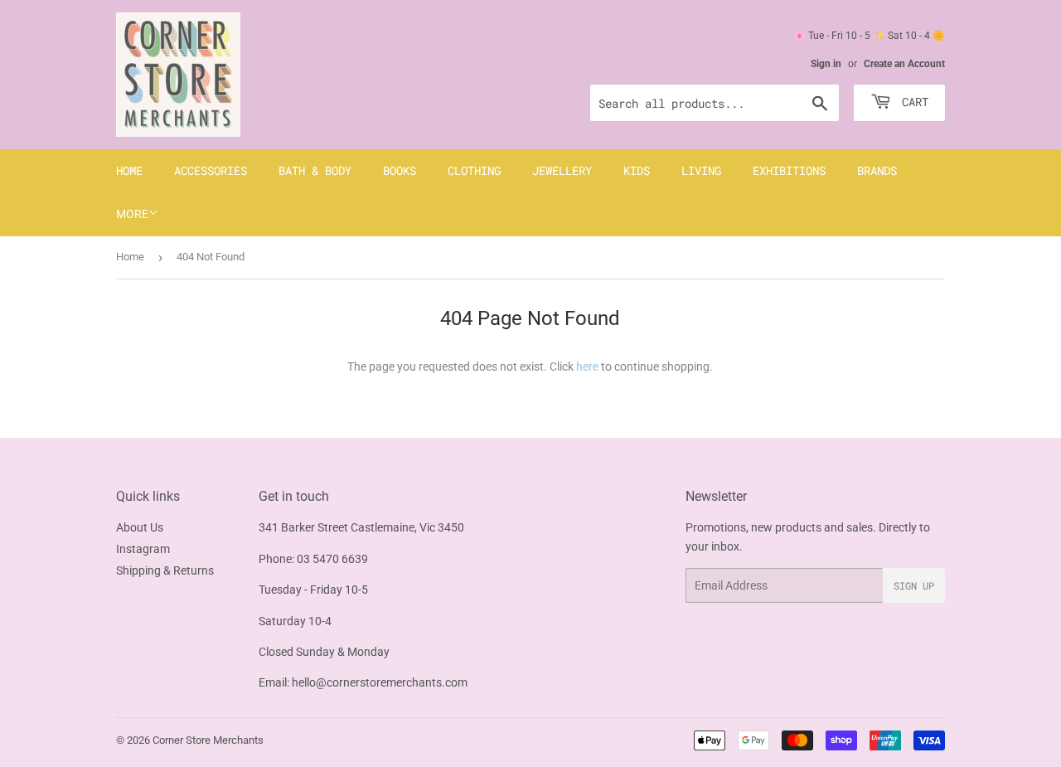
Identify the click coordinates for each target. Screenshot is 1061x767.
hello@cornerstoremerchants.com (380, 682)
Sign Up (914, 585)
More (132, 214)
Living (701, 170)
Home (129, 170)
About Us (139, 527)
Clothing (474, 170)
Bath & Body (315, 170)
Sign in (826, 64)
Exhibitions (789, 170)
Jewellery (562, 170)
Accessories (210, 170)
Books (399, 170)
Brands (877, 170)
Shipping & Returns (165, 570)
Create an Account (904, 64)
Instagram (143, 549)
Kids (636, 170)
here (587, 366)
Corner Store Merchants (208, 740)
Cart (911, 101)
